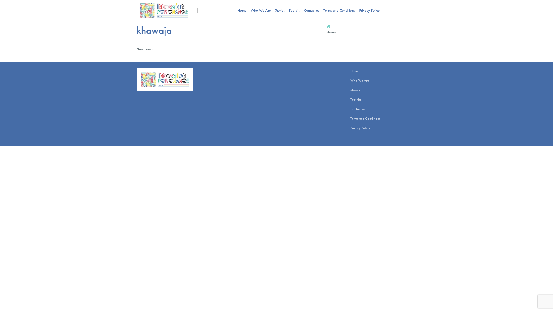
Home (241, 10)
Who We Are (261, 10)
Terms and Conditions (339, 10)
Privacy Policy (369, 10)
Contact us (311, 10)
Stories (279, 10)
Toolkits (294, 10)
